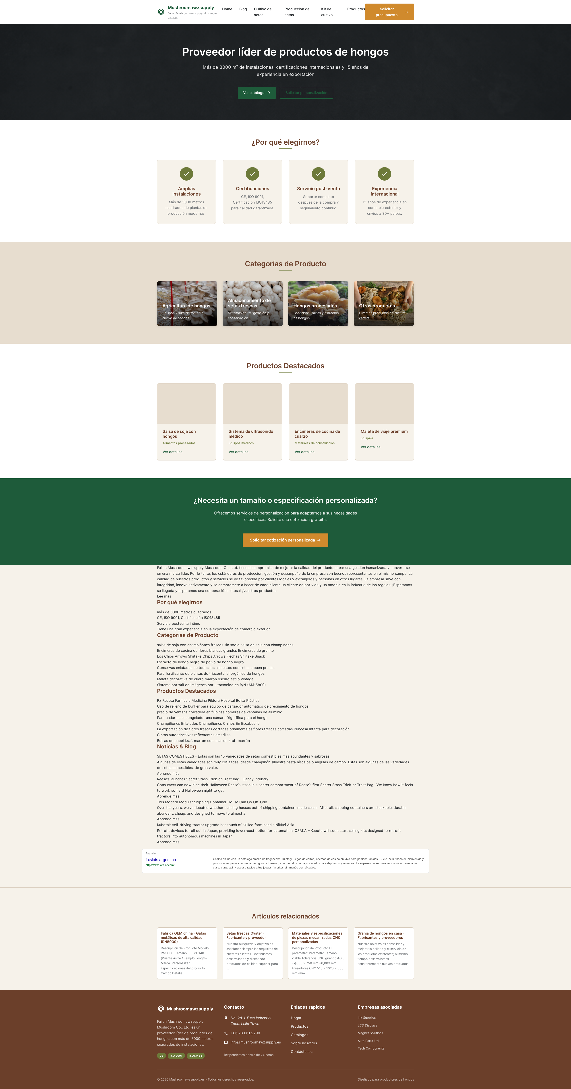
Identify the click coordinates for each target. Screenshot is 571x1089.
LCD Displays (367, 1025)
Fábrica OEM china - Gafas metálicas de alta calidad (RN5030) (183, 937)
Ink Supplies (367, 1017)
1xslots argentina (161, 860)
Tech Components (371, 1048)
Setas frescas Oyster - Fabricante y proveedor (246, 935)
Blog (243, 9)
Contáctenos (301, 1051)
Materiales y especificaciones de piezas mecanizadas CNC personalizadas (317, 937)
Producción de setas (297, 12)
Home (227, 9)
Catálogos (299, 1035)
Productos (356, 9)
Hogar (296, 1018)
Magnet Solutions (370, 1033)
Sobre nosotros (304, 1043)
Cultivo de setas (262, 12)
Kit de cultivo (327, 12)
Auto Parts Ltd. (369, 1041)
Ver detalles (172, 452)
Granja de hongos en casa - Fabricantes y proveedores (381, 935)
